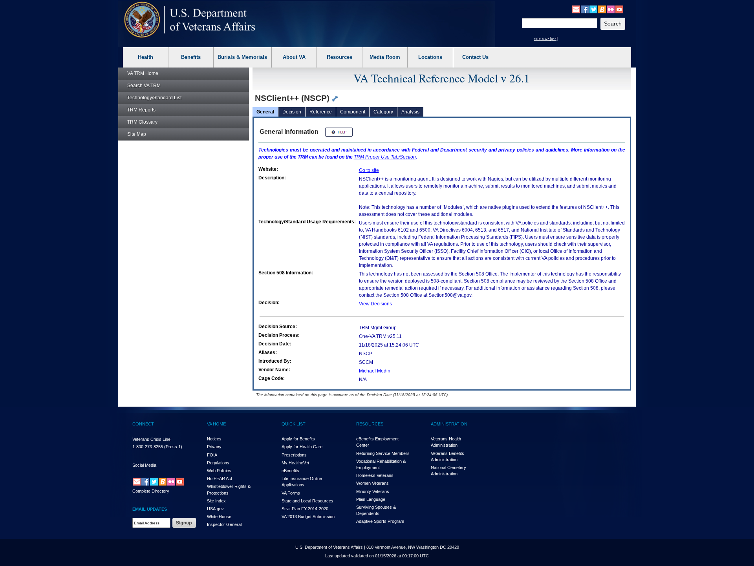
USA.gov (215, 508)
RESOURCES (369, 424)
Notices (214, 438)
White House (219, 516)
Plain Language (370, 499)
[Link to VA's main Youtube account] (619, 9)
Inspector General (224, 524)
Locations (430, 57)
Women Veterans (372, 483)
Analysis (410, 112)
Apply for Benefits (298, 438)
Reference (320, 112)
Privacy (214, 446)
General (265, 112)
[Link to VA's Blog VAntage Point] (602, 9)
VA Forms (291, 493)
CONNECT (143, 424)
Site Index (216, 500)
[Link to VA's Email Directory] (576, 9)
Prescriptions (294, 455)
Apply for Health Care (302, 446)
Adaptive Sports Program (380, 521)
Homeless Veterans (374, 475)
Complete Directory (150, 491)
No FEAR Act (219, 478)
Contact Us (475, 57)
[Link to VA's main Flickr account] (610, 9)
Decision (291, 112)
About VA (294, 57)
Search (144, 85)
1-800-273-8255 (147, 446)
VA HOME (216, 424)
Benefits (191, 57)
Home (142, 73)
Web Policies (219, 470)
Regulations (218, 462)
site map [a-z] (546, 38)
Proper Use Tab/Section (385, 157)
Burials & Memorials (242, 57)
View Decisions (375, 304)
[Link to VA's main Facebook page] (584, 9)
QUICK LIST (294, 424)
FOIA (212, 455)
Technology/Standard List (154, 97)
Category (383, 112)
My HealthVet (295, 462)
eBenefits (290, 470)
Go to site (369, 170)
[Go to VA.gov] (190, 19)
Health (145, 57)
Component (352, 112)
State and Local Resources (307, 500)
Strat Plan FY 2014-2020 (305, 508)
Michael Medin (374, 371)
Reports (141, 110)
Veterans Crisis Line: (152, 439)
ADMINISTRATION (449, 424)
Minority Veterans (372, 491)
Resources (339, 57)
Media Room (385, 57)
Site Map (136, 134)
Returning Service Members (383, 453)
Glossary (142, 122)
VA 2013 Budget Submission (308, 516)
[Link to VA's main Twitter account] (593, 9)
